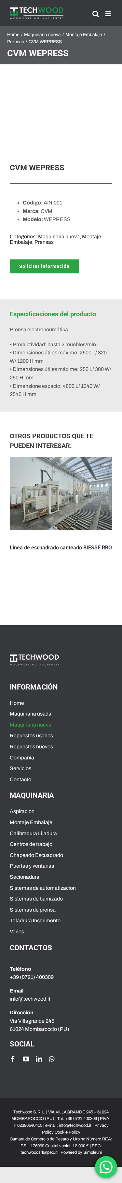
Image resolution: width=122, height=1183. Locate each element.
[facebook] (13, 1059)
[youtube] (26, 1059)
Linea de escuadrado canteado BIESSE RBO (61, 548)
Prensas (44, 242)
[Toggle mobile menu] (108, 13)
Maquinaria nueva (59, 236)
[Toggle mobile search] (95, 13)
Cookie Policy (67, 1132)
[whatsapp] (51, 1059)
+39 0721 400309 (81, 1118)
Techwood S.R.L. (29, 1112)
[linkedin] (39, 1059)
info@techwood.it (75, 1125)
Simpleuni (92, 1152)
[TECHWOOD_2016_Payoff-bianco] (34, 657)
